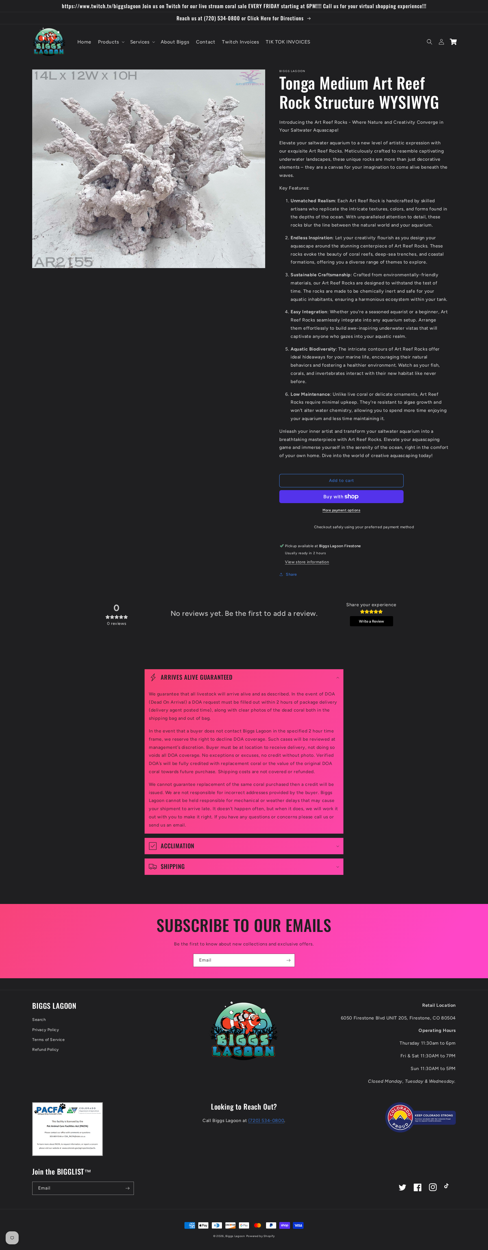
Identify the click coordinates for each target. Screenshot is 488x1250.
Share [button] (291, 574)
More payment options (341, 510)
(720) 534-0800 (266, 1120)
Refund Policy (45, 1049)
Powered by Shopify (260, 1236)
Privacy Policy (45, 1029)
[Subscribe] (288, 960)
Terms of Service (48, 1039)
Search (39, 1019)
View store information (307, 562)
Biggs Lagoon (235, 1236)
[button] (111, 41)
